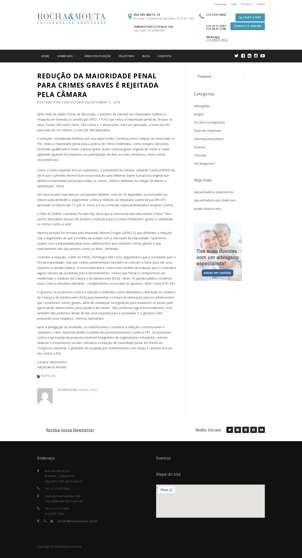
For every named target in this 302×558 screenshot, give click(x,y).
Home (45, 56)
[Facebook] (243, 56)
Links (234, 4)
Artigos (199, 114)
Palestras (126, 56)
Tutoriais (200, 155)
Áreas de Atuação (97, 56)
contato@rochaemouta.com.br (77, 521)
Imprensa (220, 4)
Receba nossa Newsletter (70, 429)
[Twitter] (236, 56)
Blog (146, 56)
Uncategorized (204, 163)
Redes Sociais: (208, 429)
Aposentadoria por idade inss (215, 200)
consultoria (72, 102)
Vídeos (261, 4)
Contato (164, 56)
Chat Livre (251, 17)
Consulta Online (247, 26)
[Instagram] (256, 56)
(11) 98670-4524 (217, 40)
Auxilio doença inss (207, 209)
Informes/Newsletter (209, 139)
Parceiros (246, 4)
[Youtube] (262, 56)
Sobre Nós (65, 56)
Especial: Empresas (207, 130)
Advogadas (202, 106)
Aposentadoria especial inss (214, 192)
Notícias (48, 376)
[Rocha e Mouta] (71, 18)
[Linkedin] (249, 56)
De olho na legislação (209, 122)
